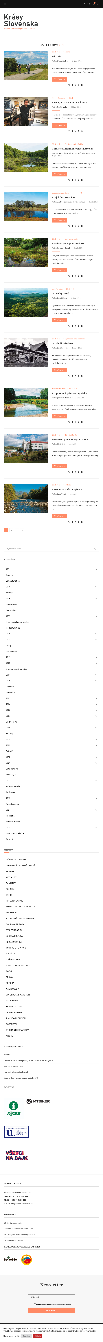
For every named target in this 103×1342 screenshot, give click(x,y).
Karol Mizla (62, 298)
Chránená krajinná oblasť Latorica (72, 148)
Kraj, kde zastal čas (63, 197)
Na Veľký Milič (60, 293)
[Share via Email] (81, 85)
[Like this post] (69, 85)
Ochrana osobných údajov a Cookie (18, 1228)
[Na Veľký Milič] (26, 302)
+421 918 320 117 (18, 1200)
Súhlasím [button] (38, 1336)
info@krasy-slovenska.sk (21, 1203)
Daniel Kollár (62, 61)
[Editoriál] (26, 65)
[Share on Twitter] (75, 85)
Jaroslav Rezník (64, 397)
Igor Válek (61, 494)
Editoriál (57, 56)
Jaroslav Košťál (63, 248)
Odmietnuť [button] (26, 1336)
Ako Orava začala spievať (67, 489)
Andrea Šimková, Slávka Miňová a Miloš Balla (76, 153)
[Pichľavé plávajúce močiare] (26, 252)
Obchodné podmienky (13, 1223)
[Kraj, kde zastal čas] (26, 206)
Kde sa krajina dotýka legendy (16, 1072)
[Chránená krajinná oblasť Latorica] (26, 157)
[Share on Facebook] (72, 85)
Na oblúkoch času (62, 343)
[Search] (97, 4)
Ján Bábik (61, 444)
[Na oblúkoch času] (26, 352)
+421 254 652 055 (20, 1196)
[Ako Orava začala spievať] (26, 498)
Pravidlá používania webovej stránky (19, 1234)
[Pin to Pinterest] (78, 85)
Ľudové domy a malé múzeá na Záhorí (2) (21, 1078)
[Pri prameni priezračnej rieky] (26, 402)
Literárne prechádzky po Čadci (70, 439)
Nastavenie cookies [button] (12, 1336)
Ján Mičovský (62, 348)
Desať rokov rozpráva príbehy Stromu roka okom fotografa (28, 1060)
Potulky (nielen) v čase (13, 1066)
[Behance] (90, 6)
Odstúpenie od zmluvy (13, 1240)
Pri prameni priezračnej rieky (69, 393)
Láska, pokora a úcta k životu (69, 102)
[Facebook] (84, 6)
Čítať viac (58, 79)
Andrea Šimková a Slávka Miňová (71, 201)
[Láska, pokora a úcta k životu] (26, 111)
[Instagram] (87, 6)
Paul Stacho (62, 107)
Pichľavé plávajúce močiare (68, 243)
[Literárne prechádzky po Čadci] (26, 448)
